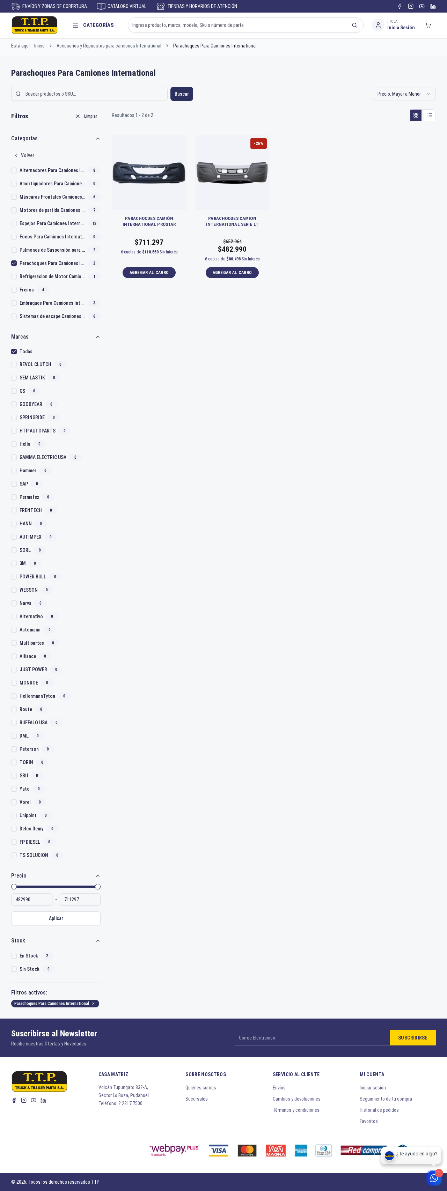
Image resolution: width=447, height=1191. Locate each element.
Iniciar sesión (373, 1087)
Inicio (39, 46)
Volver (27, 155)
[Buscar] (354, 25)
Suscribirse (412, 1038)
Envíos (279, 1087)
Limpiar (90, 116)
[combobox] (404, 94)
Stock (18, 940)
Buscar (182, 94)
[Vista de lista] (429, 115)
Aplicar (56, 918)
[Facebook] (399, 6)
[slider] (14, 886)
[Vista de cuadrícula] (416, 115)
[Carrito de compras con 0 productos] (428, 25)
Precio (19, 875)
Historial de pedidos (379, 1110)
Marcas (20, 336)
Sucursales (196, 1099)
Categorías (24, 138)
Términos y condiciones (296, 1110)
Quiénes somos (200, 1087)
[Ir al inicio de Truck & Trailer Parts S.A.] (34, 25)
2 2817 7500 (130, 1103)
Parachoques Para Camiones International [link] (215, 46)
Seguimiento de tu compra (386, 1099)
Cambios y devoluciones (297, 1099)
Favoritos (369, 1121)
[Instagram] (410, 6)
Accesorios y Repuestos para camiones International (109, 46)
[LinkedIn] (433, 6)
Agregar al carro (149, 272)
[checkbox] (14, 170)
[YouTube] (422, 6)
